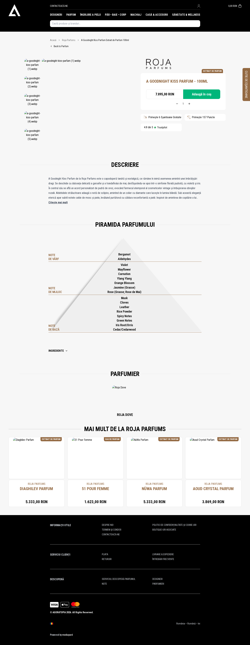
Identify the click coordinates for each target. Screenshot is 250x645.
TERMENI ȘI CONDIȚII (111, 529)
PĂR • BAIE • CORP (115, 14)
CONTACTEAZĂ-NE (59, 6)
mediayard (67, 634)
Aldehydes (124, 259)
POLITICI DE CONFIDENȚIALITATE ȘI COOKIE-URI (174, 525)
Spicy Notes (124, 316)
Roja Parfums (68, 40)
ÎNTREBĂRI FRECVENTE (163, 559)
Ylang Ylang (124, 278)
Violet (124, 265)
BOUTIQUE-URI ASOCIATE (164, 529)
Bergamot (124, 254)
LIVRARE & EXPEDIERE (163, 554)
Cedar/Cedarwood (124, 329)
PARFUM (71, 14)
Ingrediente (56, 350)
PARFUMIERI (158, 583)
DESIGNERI (56, 14)
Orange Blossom (124, 283)
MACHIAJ (135, 14)
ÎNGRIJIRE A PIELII (90, 14)
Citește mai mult (58, 202)
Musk (124, 298)
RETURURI (107, 559)
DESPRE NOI (107, 525)
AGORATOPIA (59, 612)
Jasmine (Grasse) (124, 287)
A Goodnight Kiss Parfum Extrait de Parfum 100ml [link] (105, 40)
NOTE (104, 583)
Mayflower (124, 269)
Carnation (124, 274)
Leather (124, 307)
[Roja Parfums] (159, 64)
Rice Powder (124, 311)
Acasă (53, 40)
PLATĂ (105, 554)
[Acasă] (29, 10)
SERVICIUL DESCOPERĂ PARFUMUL (118, 579)
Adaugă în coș (201, 94)
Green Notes (124, 320)
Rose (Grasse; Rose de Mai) (124, 292)
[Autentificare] (198, 6)
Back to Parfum (61, 46)
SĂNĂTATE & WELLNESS (186, 14)
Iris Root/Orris (124, 325)
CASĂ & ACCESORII (157, 14)
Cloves (124, 302)
